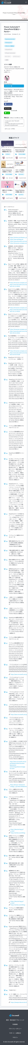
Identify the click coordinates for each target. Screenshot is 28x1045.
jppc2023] (21, 174)
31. (7, 705)
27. (7, 643)
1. (6, 210)
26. (7, 637)
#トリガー (7, 56)
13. (7, 432)
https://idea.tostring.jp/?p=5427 (17, 830)
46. (7, 990)
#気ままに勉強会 (9, 46)
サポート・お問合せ (15, 1033)
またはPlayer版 (14, 110)
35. (7, 772)
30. (7, 692)
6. (6, 314)
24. (7, 608)
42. (7, 908)
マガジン (15, 1037)
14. (7, 453)
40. (7, 863)
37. (7, 797)
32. (7, 718)
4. (6, 264)
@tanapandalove (8, 84)
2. (6, 221)
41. (7, 871)
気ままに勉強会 (22, 154)
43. (7, 916)
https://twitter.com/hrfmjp (18, 833)
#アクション (16, 56)
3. (6, 246)
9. (6, 363)
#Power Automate (10, 53)
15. (7, 459)
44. (7, 927)
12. (7, 426)
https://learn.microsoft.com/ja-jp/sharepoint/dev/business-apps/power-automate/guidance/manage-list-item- (18, 765)
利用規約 (15, 1024)
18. (7, 535)
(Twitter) (8, 108)
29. (7, 678)
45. (7, 965)
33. (7, 729)
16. (7, 484)
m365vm (7, 154)
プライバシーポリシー (15, 1029)
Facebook (9, 104)
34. (7, 741)
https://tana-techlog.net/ (16, 239)
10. (7, 380)
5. (6, 289)
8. (6, 358)
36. (7, 789)
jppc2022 (21, 194)
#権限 (6, 60)
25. (7, 618)
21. (7, 560)
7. (6, 336)
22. (7, 569)
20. (7, 550)
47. (7, 994)
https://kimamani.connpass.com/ (19, 243)
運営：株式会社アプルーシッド (15, 1020)
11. (7, 403)
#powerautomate (10, 39)
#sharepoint (8, 42)
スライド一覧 (8, 86)
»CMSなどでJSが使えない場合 (16, 117)
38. (7, 836)
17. (7, 514)
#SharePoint (8, 49)
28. (7, 665)
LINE (8, 113)
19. (7, 541)
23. (7, 597)
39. (7, 856)
